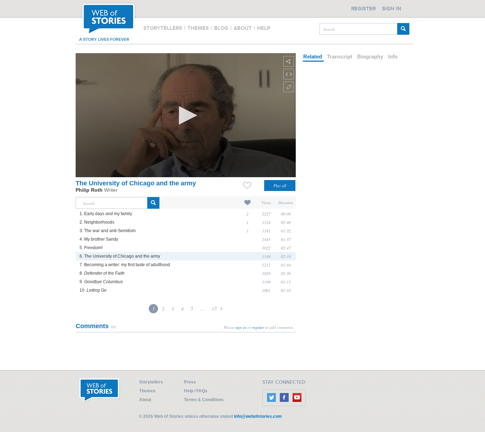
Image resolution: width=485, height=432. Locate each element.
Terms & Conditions (204, 399)
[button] (186, 115)
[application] (186, 115)
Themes (147, 390)
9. (101, 281)
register (258, 327)
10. (93, 290)
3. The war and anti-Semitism (108, 230)
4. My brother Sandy (99, 239)
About (145, 399)
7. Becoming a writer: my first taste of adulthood (125, 264)
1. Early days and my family (106, 213)
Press (190, 382)
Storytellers (151, 382)
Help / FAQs (195, 390)
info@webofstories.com (258, 416)
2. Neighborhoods (97, 222)
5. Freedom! (91, 247)
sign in (240, 327)
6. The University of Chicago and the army (120, 256)
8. (102, 273)
